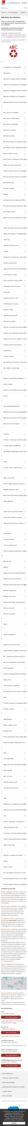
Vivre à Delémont (13, 12)
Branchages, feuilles (9, 211)
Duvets (5, 396)
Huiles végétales (8, 501)
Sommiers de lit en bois (10, 782)
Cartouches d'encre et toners (12, 286)
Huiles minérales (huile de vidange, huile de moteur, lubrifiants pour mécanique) (15, 495)
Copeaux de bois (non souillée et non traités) (15, 339)
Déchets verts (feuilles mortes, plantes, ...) (15, 390)
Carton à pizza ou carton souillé (12, 280)
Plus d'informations (12, 1017)
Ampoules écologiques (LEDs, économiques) (15, 90)
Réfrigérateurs (7, 731)
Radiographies (7, 719)
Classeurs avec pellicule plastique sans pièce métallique (15, 333)
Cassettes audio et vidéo (10, 298)
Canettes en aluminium (10, 263)
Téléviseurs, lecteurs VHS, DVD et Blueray (15, 810)
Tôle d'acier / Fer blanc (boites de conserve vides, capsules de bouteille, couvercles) (15, 833)
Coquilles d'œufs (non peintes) (12, 344)
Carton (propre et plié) (10, 274)
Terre (5, 815)
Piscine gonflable (8, 668)
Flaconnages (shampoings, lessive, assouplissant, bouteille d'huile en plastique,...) (15, 451)
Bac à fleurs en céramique (11, 112)
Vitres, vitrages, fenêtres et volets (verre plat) (15, 884)
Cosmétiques (7, 350)
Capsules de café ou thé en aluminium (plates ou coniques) (15, 268)
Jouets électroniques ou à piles (12, 517)
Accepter (14, 1123)
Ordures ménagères (9, 634)
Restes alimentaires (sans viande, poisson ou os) (15, 736)
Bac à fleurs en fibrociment (11, 118)
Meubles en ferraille (9, 596)
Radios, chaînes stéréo (10, 725)
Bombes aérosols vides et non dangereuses (15, 171)
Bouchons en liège (8, 188)
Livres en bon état (8, 539)
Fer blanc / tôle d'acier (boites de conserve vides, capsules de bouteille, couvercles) (15, 440)
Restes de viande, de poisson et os (13, 742)
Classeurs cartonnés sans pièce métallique (15, 327)
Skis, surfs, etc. (8, 776)
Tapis (5, 798)
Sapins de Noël (7, 770)
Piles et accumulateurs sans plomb (13, 662)
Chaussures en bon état (10, 315)
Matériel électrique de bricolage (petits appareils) (15, 412)
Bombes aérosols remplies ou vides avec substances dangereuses (15, 176)
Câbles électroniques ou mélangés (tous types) (15, 233)
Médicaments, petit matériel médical (14, 573)
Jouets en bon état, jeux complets (13, 523)
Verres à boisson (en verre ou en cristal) (15, 878)
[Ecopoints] (14, 983)
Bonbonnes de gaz (8, 182)
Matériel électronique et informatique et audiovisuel (15, 418)
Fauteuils (6, 434)
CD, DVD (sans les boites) (10, 304)
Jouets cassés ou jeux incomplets (13, 511)
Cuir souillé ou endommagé (11, 368)
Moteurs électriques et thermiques (13, 602)
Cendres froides (8, 309)
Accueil (4, 12)
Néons (5, 624)
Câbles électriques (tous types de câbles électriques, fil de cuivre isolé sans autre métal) (15, 228)
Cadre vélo (6, 239)
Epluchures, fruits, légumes (11, 423)
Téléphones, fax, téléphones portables (15, 804)
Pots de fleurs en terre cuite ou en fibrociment (15, 691)
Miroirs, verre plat (8, 608)
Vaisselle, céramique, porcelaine (12, 855)
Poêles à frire (7, 679)
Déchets (23, 12)
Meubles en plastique (9, 590)
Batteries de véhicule (9, 130)
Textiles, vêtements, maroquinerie (13, 821)
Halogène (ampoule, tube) (11, 489)
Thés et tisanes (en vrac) (10, 827)
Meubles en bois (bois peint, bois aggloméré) (15, 584)
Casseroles (6, 292)
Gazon (5, 461)
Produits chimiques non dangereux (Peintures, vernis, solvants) (15, 703)
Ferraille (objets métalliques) (12, 445)
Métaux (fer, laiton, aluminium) (12, 578)
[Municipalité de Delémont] (3, 2)
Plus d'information (11, 1032)
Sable (5, 753)
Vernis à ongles (7, 867)
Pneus (5, 697)
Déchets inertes (8, 384)
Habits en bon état (8, 478)
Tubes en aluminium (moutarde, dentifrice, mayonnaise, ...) (15, 839)
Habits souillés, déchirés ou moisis (13, 483)
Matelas (5, 567)
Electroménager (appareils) (11, 406)
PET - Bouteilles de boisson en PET (13, 656)
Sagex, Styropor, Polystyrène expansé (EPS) (15, 764)
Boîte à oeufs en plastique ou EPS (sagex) (15, 159)
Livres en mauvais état (10, 545)
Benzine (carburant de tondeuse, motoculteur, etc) (15, 141)
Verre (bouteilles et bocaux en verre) (14, 872)
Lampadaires (7, 533)
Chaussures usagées (9, 321)
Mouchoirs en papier (9, 613)
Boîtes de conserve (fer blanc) (12, 165)
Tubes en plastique (9, 845)
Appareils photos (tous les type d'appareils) (15, 102)
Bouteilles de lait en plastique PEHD (14, 200)
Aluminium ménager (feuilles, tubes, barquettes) (15, 79)
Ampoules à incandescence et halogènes (15, 84)
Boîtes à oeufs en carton (10, 153)
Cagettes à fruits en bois (10, 245)
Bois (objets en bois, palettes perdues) (15, 147)
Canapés (5, 251)
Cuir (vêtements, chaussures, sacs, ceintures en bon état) (15, 362)
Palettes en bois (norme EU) (11, 644)
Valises (5, 861)
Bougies (5, 194)
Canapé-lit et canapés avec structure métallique (15, 257)
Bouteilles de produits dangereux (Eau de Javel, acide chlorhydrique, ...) (15, 206)
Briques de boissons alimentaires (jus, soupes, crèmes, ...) (15, 217)
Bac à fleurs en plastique (10, 124)
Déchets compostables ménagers (13, 378)
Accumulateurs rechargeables (12, 67)
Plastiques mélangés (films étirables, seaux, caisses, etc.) (15, 674)
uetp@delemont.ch (11, 36)
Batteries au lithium (9, 136)
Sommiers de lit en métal (10, 788)
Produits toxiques (8, 709)
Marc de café (7, 561)
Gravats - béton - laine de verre (12, 467)
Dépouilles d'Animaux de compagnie (13, 96)
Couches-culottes (8, 356)
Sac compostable (8, 758)
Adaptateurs (7, 73)
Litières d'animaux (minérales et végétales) (15, 551)
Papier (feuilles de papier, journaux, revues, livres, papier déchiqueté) (15, 650)
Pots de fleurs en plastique (11, 685)
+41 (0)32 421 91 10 (14, 3)
